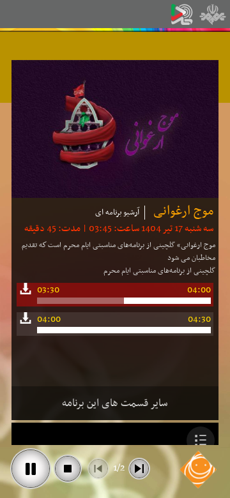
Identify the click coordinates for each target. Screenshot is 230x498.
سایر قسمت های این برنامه (115, 403)
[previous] (98, 468)
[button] (201, 440)
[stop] (67, 468)
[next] (139, 468)
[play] (31, 468)
